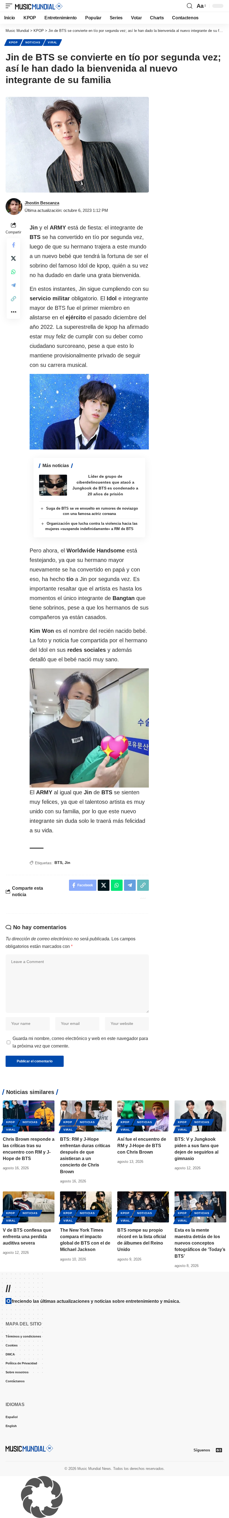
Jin (67, 862)
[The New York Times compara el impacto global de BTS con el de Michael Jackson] (86, 1206)
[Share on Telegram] (13, 285)
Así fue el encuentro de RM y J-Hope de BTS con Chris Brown (141, 1145)
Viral (52, 42)
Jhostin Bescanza (42, 202)
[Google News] (218, 1450)
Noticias (32, 42)
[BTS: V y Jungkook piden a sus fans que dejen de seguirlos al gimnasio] (200, 1116)
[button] (10, 6)
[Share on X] (13, 258)
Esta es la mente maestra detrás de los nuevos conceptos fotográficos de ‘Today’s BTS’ (200, 1243)
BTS (58, 862)
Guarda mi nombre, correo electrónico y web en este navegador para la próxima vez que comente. (80, 1042)
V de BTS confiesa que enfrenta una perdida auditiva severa (27, 1236)
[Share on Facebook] (13, 245)
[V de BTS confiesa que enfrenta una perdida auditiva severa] (28, 1206)
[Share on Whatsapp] (13, 271)
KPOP (13, 42)
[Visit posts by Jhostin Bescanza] (14, 206)
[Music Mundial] (39, 6)
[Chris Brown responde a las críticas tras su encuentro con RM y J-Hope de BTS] (28, 1116)
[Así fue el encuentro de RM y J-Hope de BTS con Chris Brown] (143, 1116)
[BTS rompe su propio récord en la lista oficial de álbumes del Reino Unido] (143, 1206)
